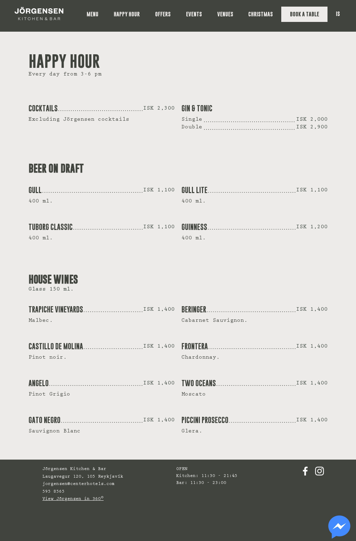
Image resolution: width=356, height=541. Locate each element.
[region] (339, 527)
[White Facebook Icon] (305, 471)
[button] (96, 14)
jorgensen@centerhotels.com (78, 484)
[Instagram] (319, 471)
